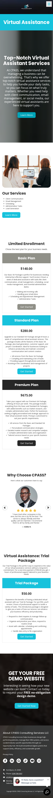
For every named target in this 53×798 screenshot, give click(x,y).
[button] (48, 507)
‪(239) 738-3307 (17, 773)
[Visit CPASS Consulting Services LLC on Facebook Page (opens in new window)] (5, 761)
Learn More (26, 115)
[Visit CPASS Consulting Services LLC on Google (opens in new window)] (19, 761)
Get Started (26, 306)
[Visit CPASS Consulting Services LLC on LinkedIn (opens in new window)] (12, 761)
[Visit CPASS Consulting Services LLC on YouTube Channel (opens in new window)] (32, 761)
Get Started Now (26, 705)
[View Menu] (49, 4)
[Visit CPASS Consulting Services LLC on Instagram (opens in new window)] (39, 761)
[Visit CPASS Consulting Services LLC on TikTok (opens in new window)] (25, 761)
